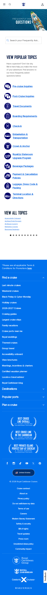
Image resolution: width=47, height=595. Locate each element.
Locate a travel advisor (13, 377)
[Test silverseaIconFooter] (23, 590)
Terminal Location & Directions (23, 196)
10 (36, 235)
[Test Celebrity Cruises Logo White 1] (23, 581)
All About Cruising (11, 224)
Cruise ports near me (12, 331)
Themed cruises (9, 342)
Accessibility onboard (12, 354)
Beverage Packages (23, 166)
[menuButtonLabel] (4, 4)
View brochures (9, 360)
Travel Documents (22, 106)
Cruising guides (9, 314)
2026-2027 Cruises (11, 308)
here (29, 268)
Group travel (8, 348)
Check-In (17, 126)
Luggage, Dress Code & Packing (25, 186)
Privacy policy (23, 498)
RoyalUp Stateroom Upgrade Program (23, 156)
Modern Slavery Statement (23, 518)
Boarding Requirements (25, 116)
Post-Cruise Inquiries (23, 96)
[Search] (10, 4)
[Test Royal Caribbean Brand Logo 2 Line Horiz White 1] (23, 573)
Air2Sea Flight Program (13, 221)
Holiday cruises (9, 302)
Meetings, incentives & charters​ (17, 365)
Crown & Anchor (21, 146)
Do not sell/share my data (23, 503)
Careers (23, 513)
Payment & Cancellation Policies (25, 176)
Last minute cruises (11, 285)
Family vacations (10, 325)
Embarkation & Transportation (20, 136)
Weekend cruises (10, 291)
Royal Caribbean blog (12, 383)
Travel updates (23, 534)
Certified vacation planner (14, 371)
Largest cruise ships (11, 319)
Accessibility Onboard (13, 218)
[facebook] (7, 463)
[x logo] (33, 463)
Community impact (23, 549)
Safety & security (23, 523)
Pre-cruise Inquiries (23, 86)
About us (23, 493)
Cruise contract (23, 488)
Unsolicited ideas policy (23, 544)
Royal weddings (9, 337)
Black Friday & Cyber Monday (16, 296)
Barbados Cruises (11, 227)
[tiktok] (20, 463)
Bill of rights (23, 529)
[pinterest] (40, 463)
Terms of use (23, 508)
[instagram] (14, 463)
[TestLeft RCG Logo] (23, 563)
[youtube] (27, 463)
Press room (23, 539)
